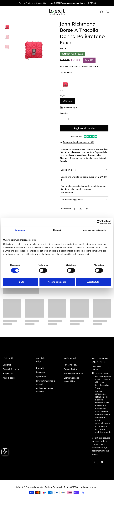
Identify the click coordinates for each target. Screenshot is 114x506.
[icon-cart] (108, 12)
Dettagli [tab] (57, 230)
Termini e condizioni (73, 373)
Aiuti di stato (9, 378)
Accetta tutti (93, 282)
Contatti (40, 368)
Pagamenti (41, 372)
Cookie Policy (70, 369)
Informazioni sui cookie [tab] (94, 230)
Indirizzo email (97, 368)
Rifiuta (21, 282)
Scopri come (67, 192)
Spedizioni (41, 376)
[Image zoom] (33, 41)
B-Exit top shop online (34, 487)
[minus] (62, 119)
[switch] (43, 270)
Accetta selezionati (57, 282)
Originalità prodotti (11, 369)
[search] (101, 12)
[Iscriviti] (108, 368)
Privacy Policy (70, 365)
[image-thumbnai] (7, 25)
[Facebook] (95, 462)
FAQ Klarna (8, 373)
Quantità (64, 113)
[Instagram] (102, 462)
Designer (7, 365)
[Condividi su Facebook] (74, 209)
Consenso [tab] (20, 230)
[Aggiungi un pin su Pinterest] (87, 209)
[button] (84, 128)
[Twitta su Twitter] (80, 209)
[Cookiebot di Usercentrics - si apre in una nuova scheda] (98, 222)
